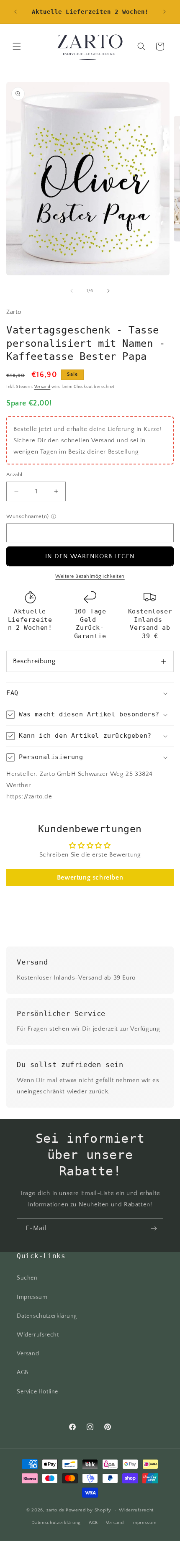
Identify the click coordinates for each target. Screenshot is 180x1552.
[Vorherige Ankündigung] (15, 12)
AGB (22, 1372)
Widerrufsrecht (38, 1334)
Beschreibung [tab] (34, 661)
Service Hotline (37, 1391)
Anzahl (14, 474)
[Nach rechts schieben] (108, 291)
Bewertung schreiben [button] (90, 877)
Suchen (27, 1278)
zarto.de (55, 1510)
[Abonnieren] (153, 1228)
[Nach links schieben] (71, 291)
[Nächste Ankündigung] (164, 12)
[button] (17, 46)
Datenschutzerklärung (47, 1316)
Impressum (32, 1297)
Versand (42, 387)
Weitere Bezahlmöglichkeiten (90, 576)
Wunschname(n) (27, 516)
